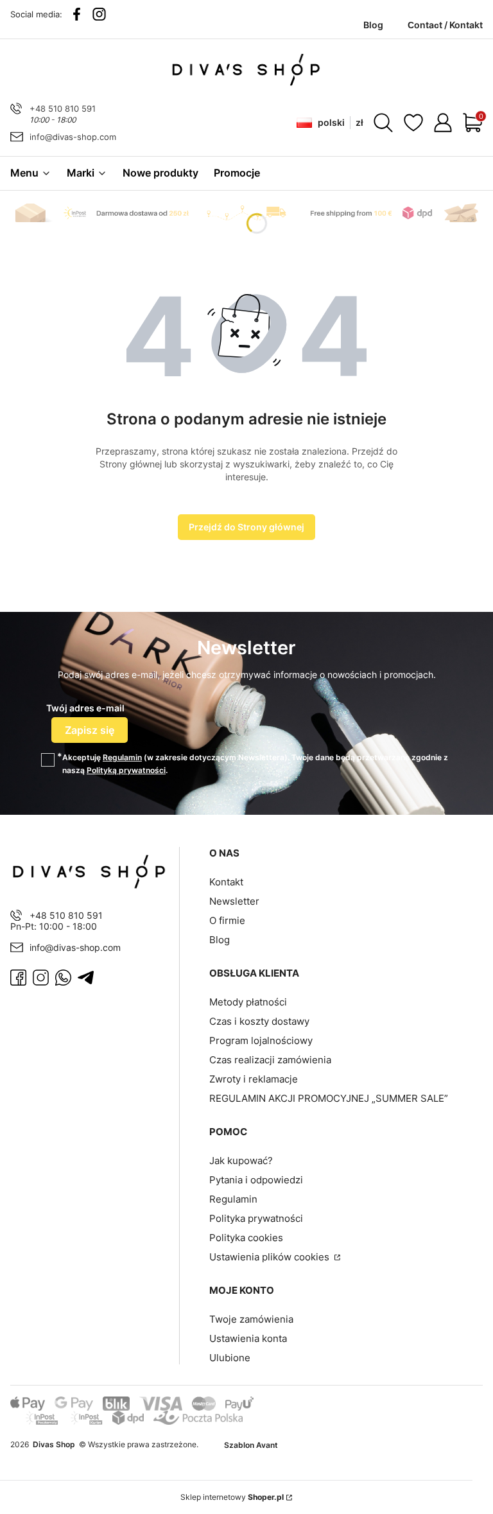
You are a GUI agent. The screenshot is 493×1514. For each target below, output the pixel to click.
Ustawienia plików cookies (270, 1257)
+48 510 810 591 (63, 108)
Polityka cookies (246, 1237)
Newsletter (234, 901)
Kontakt (226, 882)
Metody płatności (248, 1002)
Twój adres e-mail (85, 707)
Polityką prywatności (126, 770)
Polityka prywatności (256, 1218)
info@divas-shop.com (73, 137)
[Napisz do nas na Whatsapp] (63, 978)
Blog (219, 940)
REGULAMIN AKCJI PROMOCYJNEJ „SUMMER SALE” (328, 1098)
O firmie (227, 920)
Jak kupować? (241, 1160)
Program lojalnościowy (261, 1040)
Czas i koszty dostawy (259, 1021)
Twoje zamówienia (251, 1319)
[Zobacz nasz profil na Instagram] (99, 14)
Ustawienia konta (248, 1338)
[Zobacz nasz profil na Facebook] (77, 14)
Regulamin (122, 757)
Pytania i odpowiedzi (256, 1180)
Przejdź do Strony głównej (246, 526)
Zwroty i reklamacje (253, 1079)
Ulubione (229, 1358)
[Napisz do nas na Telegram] (86, 978)
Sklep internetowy (232, 1497)
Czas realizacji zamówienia (270, 1060)
